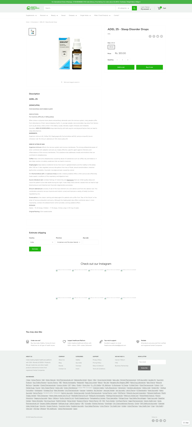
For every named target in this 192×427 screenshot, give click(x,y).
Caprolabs (36, 385)
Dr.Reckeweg (116, 385)
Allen (94, 380)
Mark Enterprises (42, 395)
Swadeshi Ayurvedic (77, 406)
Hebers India (146, 388)
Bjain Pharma (151, 382)
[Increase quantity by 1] (128, 60)
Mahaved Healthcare (154, 393)
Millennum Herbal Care (131, 395)
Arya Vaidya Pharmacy (92, 406)
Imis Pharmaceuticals (72, 390)
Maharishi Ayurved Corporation (136, 393)
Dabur (74, 385)
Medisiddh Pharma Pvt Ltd (79, 395)
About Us (62, 360)
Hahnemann (122, 388)
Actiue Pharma (36, 380)
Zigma (75, 409)
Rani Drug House (49, 401)
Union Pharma (104, 406)
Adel (109, 34)
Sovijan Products (52, 406)
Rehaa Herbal (71, 401)
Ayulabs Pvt (152, 380)
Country (31, 238)
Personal (43, 15)
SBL (82, 403)
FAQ (116, 363)
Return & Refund (98, 366)
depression (70, 180)
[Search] (134, 8)
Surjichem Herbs (64, 406)
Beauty (53, 15)
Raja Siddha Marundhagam (137, 398)
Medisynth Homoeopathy (97, 395)
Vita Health (159, 406)
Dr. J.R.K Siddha (96, 385)
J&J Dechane (98, 390)
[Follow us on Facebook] (153, 420)
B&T (60, 382)
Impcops (82, 390)
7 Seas (28, 380)
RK (100, 401)
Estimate (35, 249)
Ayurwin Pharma (53, 382)
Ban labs (106, 382)
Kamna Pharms (37, 393)
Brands (61, 366)
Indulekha (89, 390)
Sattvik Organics (74, 403)
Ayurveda (79, 363)
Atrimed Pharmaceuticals (128, 380)
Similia (137, 403)
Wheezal (43, 409)
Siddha (78, 360)
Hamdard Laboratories (134, 388)
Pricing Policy (97, 363)
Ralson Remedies (37, 401)
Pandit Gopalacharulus (82, 398)
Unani (77, 369)
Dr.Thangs (125, 385)
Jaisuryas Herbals (108, 390)
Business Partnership (121, 366)
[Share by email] (161, 36)
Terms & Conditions (99, 369)
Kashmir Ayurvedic (67, 393)
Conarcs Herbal (62, 385)
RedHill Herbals (61, 401)
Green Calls (59, 388)
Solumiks (43, 406)
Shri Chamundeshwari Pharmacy (123, 403)
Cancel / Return (120, 360)
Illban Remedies (59, 390)
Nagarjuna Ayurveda (40, 398)
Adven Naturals (51, 380)
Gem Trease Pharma (47, 388)
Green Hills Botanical (70, 388)
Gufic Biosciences (111, 388)
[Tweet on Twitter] (157, 36)
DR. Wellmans (106, 385)
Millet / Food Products (101, 15)
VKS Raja (36, 409)
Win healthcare (52, 409)
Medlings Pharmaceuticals (114, 395)
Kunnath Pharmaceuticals (93, 393)
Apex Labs (116, 380)
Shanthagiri (108, 403)
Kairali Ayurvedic (153, 390)
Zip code (85, 238)
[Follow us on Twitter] (157, 420)
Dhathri (79, 385)
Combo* (116, 15)
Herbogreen (38, 390)
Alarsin (90, 380)
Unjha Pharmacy (132, 406)
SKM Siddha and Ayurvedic (148, 403)
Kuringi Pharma (107, 393)
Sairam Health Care (150, 401)
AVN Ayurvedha (142, 380)
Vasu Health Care (144, 406)
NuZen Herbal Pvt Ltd (67, 398)
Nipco (50, 398)
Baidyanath (80, 382)
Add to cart (121, 67)
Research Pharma (82, 401)
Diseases (72, 15)
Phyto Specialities (112, 398)
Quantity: (111, 60)
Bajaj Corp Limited (91, 382)
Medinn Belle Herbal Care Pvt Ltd (59, 395)
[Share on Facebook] (150, 36)
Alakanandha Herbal (80, 380)
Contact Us (62, 369)
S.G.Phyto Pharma (121, 401)
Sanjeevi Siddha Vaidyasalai (48, 403)
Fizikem (156, 385)
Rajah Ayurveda (152, 398)
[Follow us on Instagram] (160, 420)
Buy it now (149, 67)
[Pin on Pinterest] (153, 36)
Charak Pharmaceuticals (48, 385)
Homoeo (78, 366)
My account (145, 9)
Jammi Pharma (130, 390)
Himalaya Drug (48, 390)
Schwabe (88, 403)
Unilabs (124, 406)
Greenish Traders (98, 388)
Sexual (63, 15)
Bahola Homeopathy (69, 382)
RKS (103, 401)
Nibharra (56, 398)
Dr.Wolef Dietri (133, 385)
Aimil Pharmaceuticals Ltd (65, 380)
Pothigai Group (123, 398)
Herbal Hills (155, 388)
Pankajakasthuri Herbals (98, 398)
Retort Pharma (93, 401)
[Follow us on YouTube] (164, 420)
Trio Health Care (115, 406)
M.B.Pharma (121, 393)
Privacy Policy (97, 360)
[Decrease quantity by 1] (117, 60)
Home (27, 22)
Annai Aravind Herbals (104, 380)
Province (59, 238)
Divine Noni (86, 385)
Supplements (30, 15)
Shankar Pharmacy (98, 403)
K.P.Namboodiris (141, 390)
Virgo (153, 406)
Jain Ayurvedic (120, 390)
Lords (115, 393)
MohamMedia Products (147, 395)
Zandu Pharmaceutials (65, 409)
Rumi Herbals (110, 401)
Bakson (100, 382)
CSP (69, 385)
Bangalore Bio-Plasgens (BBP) (119, 382)
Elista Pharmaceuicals (146, 385)
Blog (60, 363)
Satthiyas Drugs (63, 403)
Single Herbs (84, 15)
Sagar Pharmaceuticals (135, 401)
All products (34, 22)
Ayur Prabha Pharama (39, 382)
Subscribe (144, 368)
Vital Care (29, 409)
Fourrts (38, 388)
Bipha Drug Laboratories (138, 382)
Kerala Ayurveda (79, 393)
